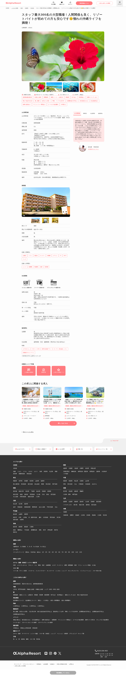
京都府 (70, 468)
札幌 (14, 471)
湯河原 (26, 494)
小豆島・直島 (67, 494)
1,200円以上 (16, 606)
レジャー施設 (34, 633)
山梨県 (20, 514)
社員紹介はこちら (93, 149)
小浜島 (99, 515)
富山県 (15, 504)
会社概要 (45, 664)
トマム (25, 471)
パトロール (31, 570)
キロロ (30, 471)
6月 (59, 552)
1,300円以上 (24, 606)
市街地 (38, 639)
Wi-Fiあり (53, 595)
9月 (69, 552)
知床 (41, 471)
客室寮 (41, 595)
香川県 (65, 491)
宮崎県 (92, 501)
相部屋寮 (46, 595)
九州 (64, 498)
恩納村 (77, 515)
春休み (39, 552)
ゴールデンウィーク (18, 552)
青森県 (15, 481)
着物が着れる (17, 619)
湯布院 (88, 504)
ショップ (53, 633)
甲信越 (15, 511)
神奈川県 (21, 491)
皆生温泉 (70, 484)
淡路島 (98, 471)
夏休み (27, 552)
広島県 (81, 481)
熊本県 (81, 501)
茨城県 (44, 491)
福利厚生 (100, 113)
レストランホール (22, 565)
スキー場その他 (97, 570)
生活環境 (92, 113)
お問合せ (71, 664)
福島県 (42, 481)
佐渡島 (22, 519)
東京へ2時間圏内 (55, 600)
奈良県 (87, 468)
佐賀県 (70, 501)
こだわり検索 (14, 8)
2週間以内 (16, 546)
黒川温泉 (93, 504)
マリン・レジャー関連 (84, 565)
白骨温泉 (45, 517)
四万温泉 (53, 494)
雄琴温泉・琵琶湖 (83, 471)
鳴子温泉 (54, 484)
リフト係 (15, 570)
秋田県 (31, 481)
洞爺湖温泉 (22, 473)
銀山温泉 (37, 484)
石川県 (20, 504)
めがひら (94, 484)
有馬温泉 (92, 471)
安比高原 (48, 484)
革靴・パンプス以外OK (71, 611)
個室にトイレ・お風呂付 (26, 595)
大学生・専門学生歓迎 (19, 589)
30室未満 (34, 628)
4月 (53, 552)
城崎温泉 (73, 471)
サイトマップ (17, 664)
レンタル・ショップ (61, 570)
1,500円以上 (41, 606)
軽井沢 (15, 517)
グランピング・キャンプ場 (76, 633)
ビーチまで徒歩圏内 (78, 619)
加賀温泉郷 (27, 507)
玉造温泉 (87, 484)
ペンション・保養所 (62, 633)
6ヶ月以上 (43, 546)
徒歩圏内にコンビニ (18, 600)
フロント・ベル (32, 565)
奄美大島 (81, 504)
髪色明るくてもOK (58, 611)
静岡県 (20, 526)
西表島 (94, 515)
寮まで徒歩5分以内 (82, 595)
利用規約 (39, 664)
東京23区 (15, 494)
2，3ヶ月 (29, 546)
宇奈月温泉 (50, 507)
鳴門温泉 (74, 494)
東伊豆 (56, 530)
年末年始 (33, 552)
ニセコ (19, 471)
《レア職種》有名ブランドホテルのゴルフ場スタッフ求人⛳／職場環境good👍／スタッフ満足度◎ (95, 401)
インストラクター (40, 570)
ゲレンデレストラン (73, 570)
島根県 (70, 481)
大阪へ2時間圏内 (65, 600)
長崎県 (76, 501)
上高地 (25, 517)
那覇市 (72, 515)
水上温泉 (15, 496)
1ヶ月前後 (23, 546)
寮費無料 (15, 595)
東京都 (15, 491)
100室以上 (16, 628)
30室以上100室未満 (25, 628)
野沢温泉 (52, 517)
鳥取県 (65, 481)
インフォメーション (85, 570)
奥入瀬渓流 (16, 484)
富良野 (15, 473)
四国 (64, 488)
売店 (43, 565)
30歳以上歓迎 (30, 589)
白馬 (20, 517)
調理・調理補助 (68, 565)
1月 (43, 552)
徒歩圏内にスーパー (31, 600)
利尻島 (46, 471)
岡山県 (76, 481)
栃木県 (38, 491)
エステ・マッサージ (57, 565)
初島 (40, 530)
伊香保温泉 (23, 496)
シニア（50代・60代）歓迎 (51, 589)
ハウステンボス (67, 504)
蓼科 (40, 517)
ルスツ (36, 471)
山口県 (87, 481)
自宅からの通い (23, 611)
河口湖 (58, 517)
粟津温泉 (34, 507)
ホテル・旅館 (17, 633)
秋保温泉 (23, 484)
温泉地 (23, 639)
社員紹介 (52, 664)
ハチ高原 (65, 473)
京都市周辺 (66, 471)
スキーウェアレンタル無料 (45, 622)
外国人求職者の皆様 (62, 664)
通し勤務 (15, 611)
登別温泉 (29, 473)
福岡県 (65, 501)
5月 (56, 552)
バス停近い (46, 600)
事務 (39, 565)
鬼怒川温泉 (31, 496)
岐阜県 (15, 526)
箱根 (21, 494)
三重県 (31, 526)
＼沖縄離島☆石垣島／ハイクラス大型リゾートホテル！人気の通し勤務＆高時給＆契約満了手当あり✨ (30, 401)
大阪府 (76, 468)
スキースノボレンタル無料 (29, 622)
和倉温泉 (20, 507)
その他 (94, 565)
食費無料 (54, 619)
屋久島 (75, 504)
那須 (47, 494)
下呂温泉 (26, 530)
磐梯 (42, 484)
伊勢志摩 (50, 530)
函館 (56, 471)
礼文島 (51, 471)
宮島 (64, 484)
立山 (56, 507)
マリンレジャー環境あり (64, 619)
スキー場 (41, 633)
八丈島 (38, 496)
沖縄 (21, 8)
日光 (43, 494)
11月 (76, 552)
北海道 (15, 465)
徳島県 (76, 491)
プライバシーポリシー (28, 664)
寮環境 (85, 113)
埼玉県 (27, 491)
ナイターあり (17, 622)
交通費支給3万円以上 (85, 611)
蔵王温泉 (30, 484)
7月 (63, 552)
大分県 (87, 501)
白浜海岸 (104, 471)
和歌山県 (93, 468)
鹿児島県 (98, 501)
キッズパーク (50, 570)
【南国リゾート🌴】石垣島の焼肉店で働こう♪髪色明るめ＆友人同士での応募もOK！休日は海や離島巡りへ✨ (74, 401)
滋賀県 (65, 468)
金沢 (14, 507)
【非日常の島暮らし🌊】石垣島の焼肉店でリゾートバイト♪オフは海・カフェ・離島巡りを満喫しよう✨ (52, 401)
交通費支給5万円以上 (19, 614)
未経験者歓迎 (17, 583)
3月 (49, 552)
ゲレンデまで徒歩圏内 (102, 619)
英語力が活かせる (27, 583)
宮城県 (26, 481)
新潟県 (15, 514)
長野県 (26, 514)
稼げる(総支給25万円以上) (44, 611)
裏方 (75, 565)
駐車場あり (60, 595)
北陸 (14, 500)
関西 (64, 465)
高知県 (70, 491)
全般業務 (48, 565)
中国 (64, 477)
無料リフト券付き (90, 619)
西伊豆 (15, 532)
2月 (46, 552)
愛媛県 (81, 491)
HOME (7, 8)
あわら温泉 (42, 507)
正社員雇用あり (36, 619)
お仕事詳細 (77, 113)
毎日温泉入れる (26, 619)
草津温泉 (32, 494)
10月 (72, 552)
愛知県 (26, 526)
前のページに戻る (28, 432)
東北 (14, 477)
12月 (80, 552)
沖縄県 (26, 8)
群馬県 (49, 491)
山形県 (37, 481)
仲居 (14, 565)
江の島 (38, 494)
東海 (14, 523)
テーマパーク (25, 633)
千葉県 (33, 491)
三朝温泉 (81, 484)
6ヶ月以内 (36, 546)
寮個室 (36, 595)
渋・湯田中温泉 (33, 517)
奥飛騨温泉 (34, 530)
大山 (75, 484)
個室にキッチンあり (70, 595)
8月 (66, 552)
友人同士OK (32, 611)
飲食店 (47, 633)
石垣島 (88, 515)
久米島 (83, 515)
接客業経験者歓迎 (38, 583)
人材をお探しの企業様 (20, 666)
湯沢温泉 (15, 519)
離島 (27, 639)
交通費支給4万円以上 (98, 611)
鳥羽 (44, 530)
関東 (14, 488)
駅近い (40, 600)
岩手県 (20, 481)
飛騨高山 (20, 530)
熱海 (14, 530)
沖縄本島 (65, 515)
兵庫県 (81, 468)
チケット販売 (23, 570)
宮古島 (32, 8)
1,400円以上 (32, 606)
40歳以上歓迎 (39, 589)
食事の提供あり (46, 619)
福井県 (26, 504)
